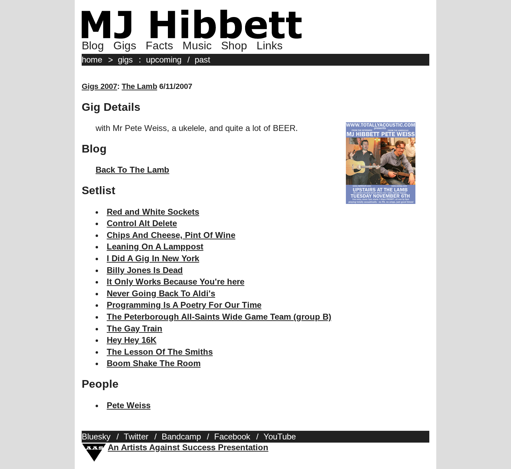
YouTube (279, 436)
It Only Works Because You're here (175, 281)
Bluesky (96, 436)
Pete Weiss (129, 405)
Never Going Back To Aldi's (161, 293)
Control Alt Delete (142, 223)
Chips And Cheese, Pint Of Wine (171, 235)
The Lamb (139, 86)
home (92, 59)
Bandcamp (181, 436)
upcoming (163, 59)
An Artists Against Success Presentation (188, 447)
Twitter (136, 436)
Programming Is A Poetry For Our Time (184, 305)
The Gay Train (134, 328)
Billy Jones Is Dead (145, 270)
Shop (234, 45)
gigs (125, 59)
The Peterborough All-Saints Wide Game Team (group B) (219, 316)
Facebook (232, 436)
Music (197, 45)
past (202, 59)
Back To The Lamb (132, 169)
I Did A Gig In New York (153, 258)
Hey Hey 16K (131, 340)
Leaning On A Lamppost (155, 246)
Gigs (124, 45)
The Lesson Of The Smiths (160, 351)
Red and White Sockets (153, 211)
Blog (93, 45)
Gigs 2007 (99, 86)
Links (270, 45)
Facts (159, 45)
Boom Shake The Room (154, 363)
